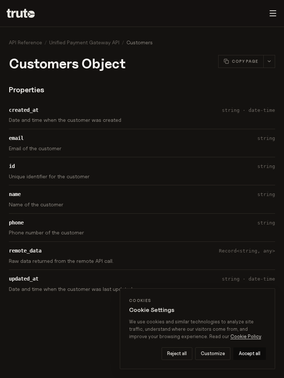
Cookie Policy (245, 336)
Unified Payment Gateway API (84, 42)
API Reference (25, 42)
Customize (213, 353)
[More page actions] (269, 61)
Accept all (249, 353)
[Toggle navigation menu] (272, 13)
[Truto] (25, 13)
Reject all (177, 353)
